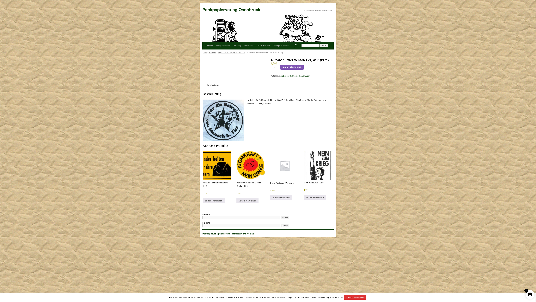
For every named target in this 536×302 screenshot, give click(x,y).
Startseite (209, 45)
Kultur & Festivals (263, 45)
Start (205, 52)
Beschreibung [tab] (213, 84)
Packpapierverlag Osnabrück (231, 9)
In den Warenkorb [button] (213, 200)
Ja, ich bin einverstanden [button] (355, 297)
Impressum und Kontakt (243, 233)
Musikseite (248, 45)
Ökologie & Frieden (281, 45)
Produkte (212, 52)
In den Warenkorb (292, 67)
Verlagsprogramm (223, 45)
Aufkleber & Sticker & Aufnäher (231, 52)
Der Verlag (237, 45)
